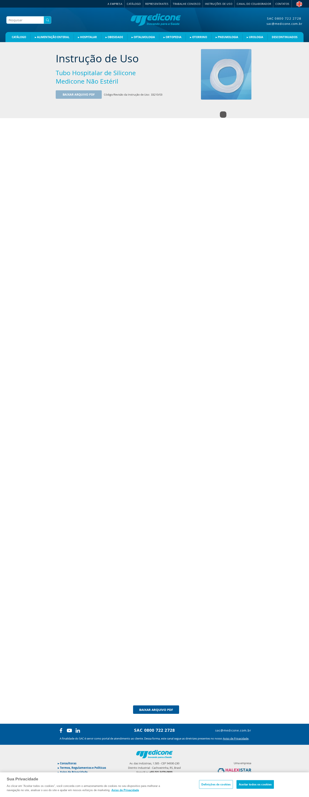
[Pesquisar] (47, 20)
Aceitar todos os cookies (255, 784)
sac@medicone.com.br (284, 24)
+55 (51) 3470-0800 (160, 772)
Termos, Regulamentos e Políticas (83, 768)
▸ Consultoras (67, 763)
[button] (219, 4)
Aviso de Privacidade (235, 738)
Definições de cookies (216, 784)
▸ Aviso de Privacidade (73, 772)
